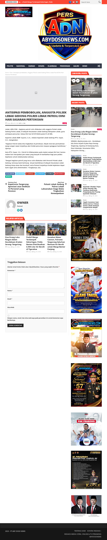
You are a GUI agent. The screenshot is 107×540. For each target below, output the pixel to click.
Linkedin (41, 173)
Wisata (41, 66)
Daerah (31, 66)
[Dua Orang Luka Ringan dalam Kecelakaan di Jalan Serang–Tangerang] (14, 229)
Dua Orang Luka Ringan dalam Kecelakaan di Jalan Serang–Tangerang (13, 241)
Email (9, 299)
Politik (10, 66)
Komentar (11, 270)
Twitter (21, 173)
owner (9, 123)
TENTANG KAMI (80, 531)
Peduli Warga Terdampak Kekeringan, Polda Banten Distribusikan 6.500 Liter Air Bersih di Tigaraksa (43, 2)
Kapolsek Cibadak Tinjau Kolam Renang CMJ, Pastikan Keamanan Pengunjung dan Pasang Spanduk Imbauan (92, 190)
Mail (9, 176)
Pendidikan (65, 66)
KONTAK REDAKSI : (94, 531)
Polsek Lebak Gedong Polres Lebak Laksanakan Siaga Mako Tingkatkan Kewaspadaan (52, 188)
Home (84, 66)
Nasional (20, 66)
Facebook (10, 173)
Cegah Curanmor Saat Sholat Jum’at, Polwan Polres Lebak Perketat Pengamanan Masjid (91, 204)
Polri (11, 72)
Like (65, 123)
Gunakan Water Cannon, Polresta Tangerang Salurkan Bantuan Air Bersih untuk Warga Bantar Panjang (56, 243)
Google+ (31, 173)
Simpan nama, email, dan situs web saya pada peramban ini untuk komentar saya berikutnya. (35, 319)
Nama (10, 291)
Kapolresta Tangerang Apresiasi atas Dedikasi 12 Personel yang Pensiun (19, 187)
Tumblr (50, 173)
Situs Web (10, 307)
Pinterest (60, 173)
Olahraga (52, 66)
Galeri (76, 66)
